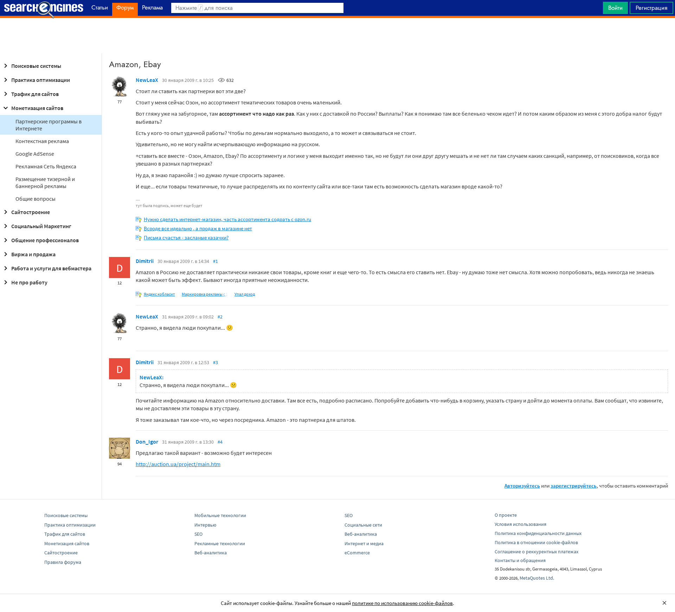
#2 (220, 317)
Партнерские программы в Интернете (48, 125)
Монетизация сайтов (37, 107)
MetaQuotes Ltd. (537, 578)
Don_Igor (147, 441)
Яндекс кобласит (159, 294)
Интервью (205, 525)
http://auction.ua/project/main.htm (178, 464)
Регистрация (651, 8)
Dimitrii (145, 260)
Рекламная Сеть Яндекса (45, 166)
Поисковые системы (36, 65)
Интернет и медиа (364, 543)
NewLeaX (147, 79)
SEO (198, 534)
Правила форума (62, 562)
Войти (615, 8)
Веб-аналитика (210, 552)
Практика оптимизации (40, 79)
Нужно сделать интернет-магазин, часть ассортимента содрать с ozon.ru (227, 219)
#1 (215, 261)
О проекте (506, 515)
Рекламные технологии (219, 543)
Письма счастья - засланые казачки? (186, 237)
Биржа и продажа (33, 254)
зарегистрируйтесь (574, 485)
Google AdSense (34, 153)
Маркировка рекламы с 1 (205, 294)
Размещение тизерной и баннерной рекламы (45, 182)
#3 (215, 362)
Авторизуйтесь (522, 485)
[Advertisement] (337, 35)
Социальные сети (363, 525)
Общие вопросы (35, 198)
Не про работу (29, 282)
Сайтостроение (30, 211)
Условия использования (520, 524)
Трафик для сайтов (35, 93)
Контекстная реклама (42, 140)
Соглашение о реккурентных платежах (536, 551)
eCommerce (357, 552)
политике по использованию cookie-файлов (402, 603)
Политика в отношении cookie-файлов (536, 542)
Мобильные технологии (220, 515)
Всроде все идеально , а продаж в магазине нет (198, 228)
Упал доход (244, 294)
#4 (220, 442)
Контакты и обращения (520, 560)
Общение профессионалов (45, 240)
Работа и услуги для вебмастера (51, 268)
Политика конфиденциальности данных (538, 533)
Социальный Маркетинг (41, 226)
